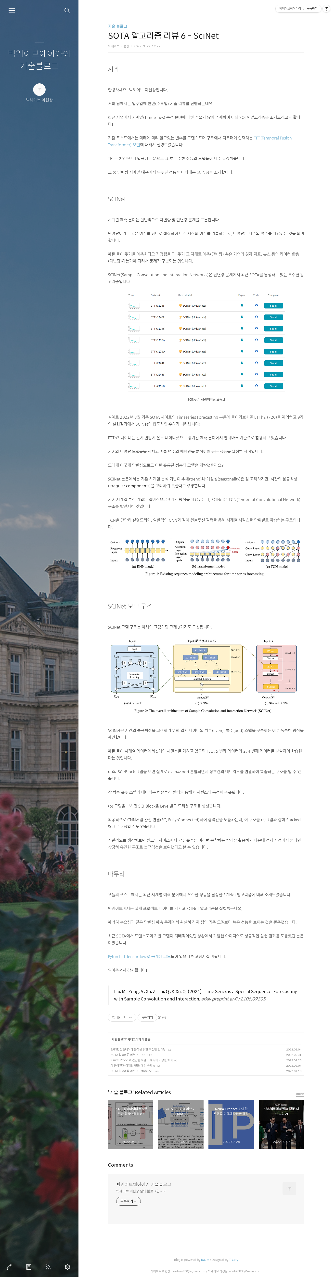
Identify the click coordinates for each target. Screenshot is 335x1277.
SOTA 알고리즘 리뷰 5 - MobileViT (132, 1071)
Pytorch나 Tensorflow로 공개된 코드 (139, 956)
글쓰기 (10, 1267)
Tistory (233, 1260)
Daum (205, 1260)
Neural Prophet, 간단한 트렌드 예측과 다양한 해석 (142, 1060)
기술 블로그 (117, 26)
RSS (49, 1267)
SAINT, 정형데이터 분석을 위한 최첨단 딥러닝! (139, 1049)
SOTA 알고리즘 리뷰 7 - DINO (129, 1055)
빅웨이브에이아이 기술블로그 (39, 60)
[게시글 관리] (131, 1017)
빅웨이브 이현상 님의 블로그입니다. (141, 1191)
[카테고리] (12, 10)
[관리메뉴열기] (326, 8)
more (300, 1094)
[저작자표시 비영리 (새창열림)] (161, 1018)
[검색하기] (67, 10)
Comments (120, 1165)
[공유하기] (124, 1017)
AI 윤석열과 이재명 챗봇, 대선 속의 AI (133, 1065)
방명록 (30, 1267)
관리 (68, 1267)
